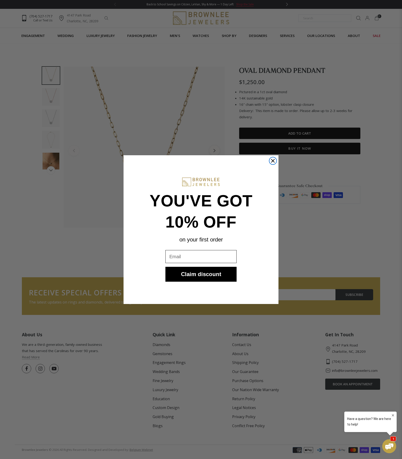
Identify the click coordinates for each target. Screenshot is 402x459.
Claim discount (201, 274)
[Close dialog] (273, 161)
